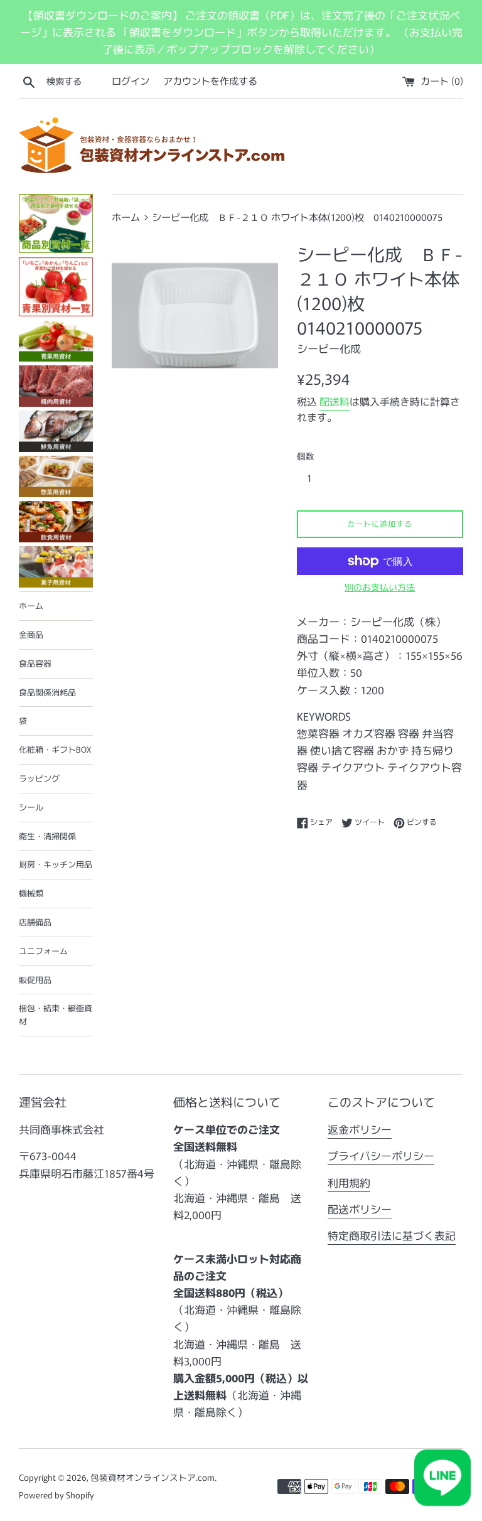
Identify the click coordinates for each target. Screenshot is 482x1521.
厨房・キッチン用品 (55, 864)
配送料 (334, 401)
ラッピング (39, 778)
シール (31, 807)
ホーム (31, 605)
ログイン (130, 80)
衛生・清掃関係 (47, 836)
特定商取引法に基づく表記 (392, 1235)
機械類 (31, 893)
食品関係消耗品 (47, 692)
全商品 (31, 634)
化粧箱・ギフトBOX (55, 749)
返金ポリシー (360, 1129)
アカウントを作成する (210, 80)
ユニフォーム (43, 951)
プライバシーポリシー (381, 1155)
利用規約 (349, 1182)
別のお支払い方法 (380, 587)
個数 (305, 455)
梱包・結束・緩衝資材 (55, 1014)
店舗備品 (35, 922)
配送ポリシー (360, 1209)
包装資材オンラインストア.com (152, 1477)
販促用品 (35, 980)
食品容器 (35, 663)
